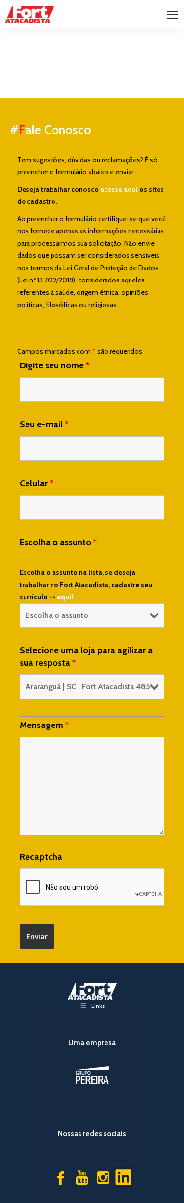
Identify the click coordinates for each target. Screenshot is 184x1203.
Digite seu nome (54, 365)
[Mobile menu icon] (172, 14)
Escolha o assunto (58, 542)
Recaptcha (41, 856)
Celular (36, 483)
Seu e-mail (44, 424)
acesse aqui (119, 189)
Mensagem (44, 725)
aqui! (65, 596)
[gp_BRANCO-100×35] (92, 1075)
